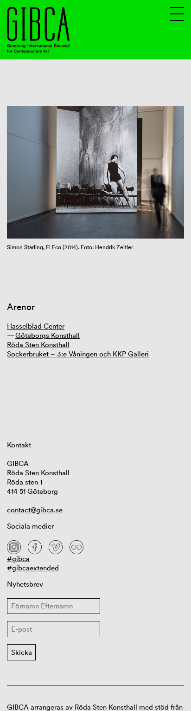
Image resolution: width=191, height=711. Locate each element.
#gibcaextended (33, 567)
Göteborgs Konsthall (47, 335)
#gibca (18, 558)
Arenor (21, 307)
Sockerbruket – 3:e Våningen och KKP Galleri (78, 353)
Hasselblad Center (35, 326)
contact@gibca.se (35, 509)
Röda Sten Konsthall (38, 344)
